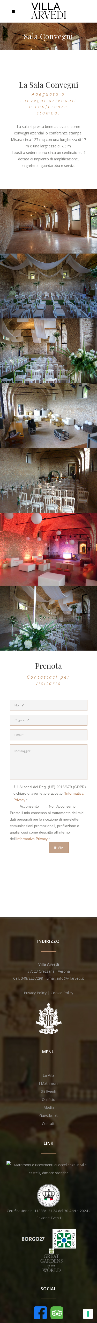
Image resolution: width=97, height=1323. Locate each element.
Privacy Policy (35, 992)
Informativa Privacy (31, 839)
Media (48, 1107)
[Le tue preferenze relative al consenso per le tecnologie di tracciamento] (88, 1314)
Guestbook (48, 1115)
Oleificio (48, 1099)
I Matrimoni (48, 1083)
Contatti (48, 1123)
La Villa (48, 1075)
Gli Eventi (48, 1091)
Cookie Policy (62, 992)
